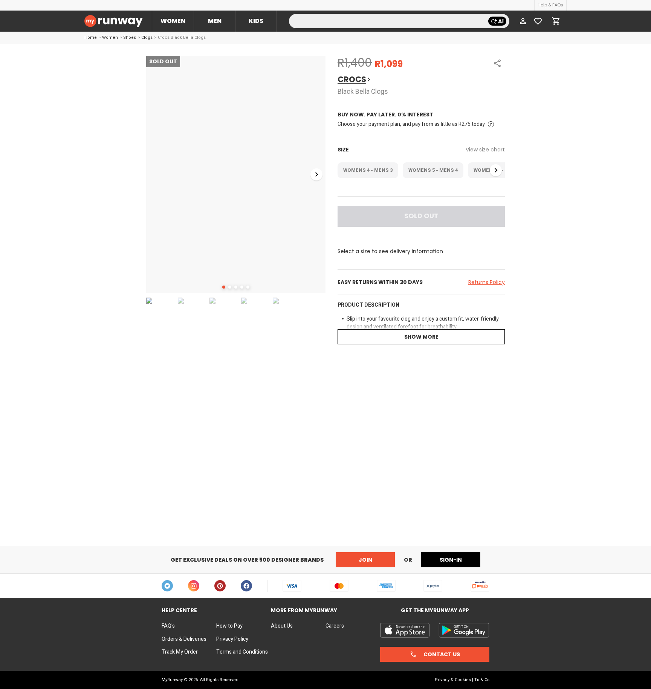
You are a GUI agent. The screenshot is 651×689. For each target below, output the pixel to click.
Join (365, 560)
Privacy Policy (232, 639)
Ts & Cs (481, 680)
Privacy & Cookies (453, 680)
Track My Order (180, 652)
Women (172, 21)
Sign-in (451, 560)
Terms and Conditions (242, 652)
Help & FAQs (550, 5)
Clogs (147, 37)
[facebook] (246, 585)
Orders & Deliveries (184, 639)
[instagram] (193, 585)
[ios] (404, 630)
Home (90, 37)
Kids (256, 21)
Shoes (129, 37)
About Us (282, 626)
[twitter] (167, 585)
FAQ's (168, 626)
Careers (335, 626)
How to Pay (229, 626)
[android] (464, 630)
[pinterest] (220, 585)
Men (215, 21)
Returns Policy (486, 282)
